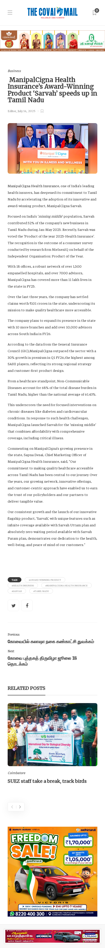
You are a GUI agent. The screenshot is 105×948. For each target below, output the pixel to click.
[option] (52, 744)
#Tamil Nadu (41, 590)
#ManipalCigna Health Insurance (66, 585)
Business (14, 71)
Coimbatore (16, 773)
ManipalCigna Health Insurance (33, 185)
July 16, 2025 (26, 111)
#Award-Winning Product (45, 579)
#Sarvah (17, 590)
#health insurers (23, 585)
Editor (12, 111)
